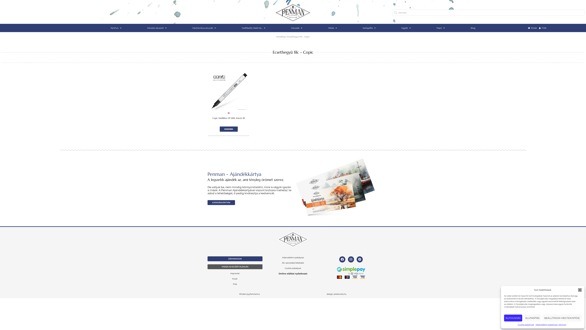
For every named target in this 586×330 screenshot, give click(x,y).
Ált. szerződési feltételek (293, 263)
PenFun (115, 28)
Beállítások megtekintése (562, 318)
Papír (439, 28)
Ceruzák (295, 28)
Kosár (235, 279)
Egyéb (405, 28)
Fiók (235, 284)
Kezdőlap (281, 37)
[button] (579, 290)
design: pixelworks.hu (336, 294)
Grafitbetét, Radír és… (252, 28)
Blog (473, 28)
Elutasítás (532, 318)
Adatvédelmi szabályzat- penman (551, 324)
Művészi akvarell (155, 28)
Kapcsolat (235, 273)
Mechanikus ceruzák (202, 28)
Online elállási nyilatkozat (293, 273)
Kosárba (228, 129)
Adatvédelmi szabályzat (293, 257)
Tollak (331, 28)
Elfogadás (513, 318)
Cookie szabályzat (526, 324)
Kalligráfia (368, 28)
